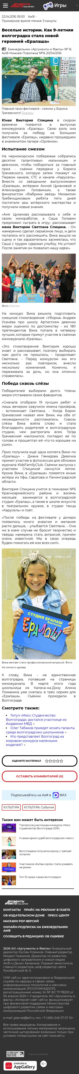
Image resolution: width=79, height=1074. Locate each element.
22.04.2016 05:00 (13, 16)
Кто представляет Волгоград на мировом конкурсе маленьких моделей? (35, 741)
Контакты (12, 910)
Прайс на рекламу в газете (47, 910)
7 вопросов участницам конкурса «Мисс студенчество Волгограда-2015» (44, 827)
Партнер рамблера (38, 1054)
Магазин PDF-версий (21, 921)
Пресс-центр (58, 915)
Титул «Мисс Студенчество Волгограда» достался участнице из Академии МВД (36, 719)
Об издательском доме (24, 915)
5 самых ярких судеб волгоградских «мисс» (46, 838)
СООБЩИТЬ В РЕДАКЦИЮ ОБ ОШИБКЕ (33, 936)
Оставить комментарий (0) (39, 776)
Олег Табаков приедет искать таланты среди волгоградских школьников (40, 730)
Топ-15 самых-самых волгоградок (40, 877)
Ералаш (27, 113)
